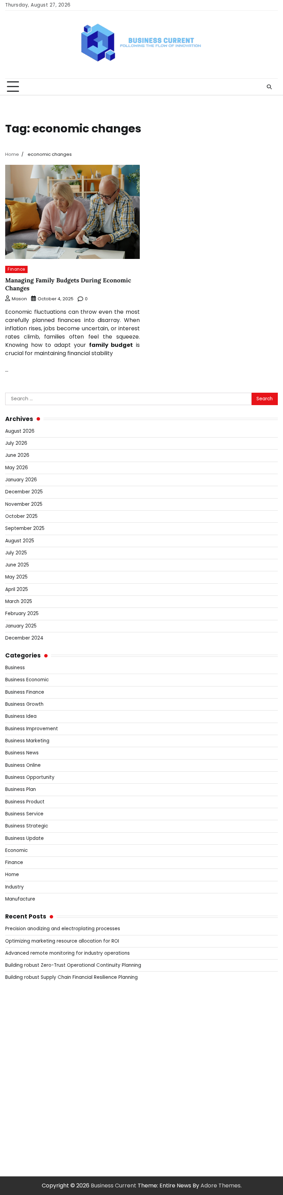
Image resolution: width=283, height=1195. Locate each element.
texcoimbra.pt (24, 1144)
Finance (16, 269)
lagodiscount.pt (26, 1045)
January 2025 (21, 626)
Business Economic (27, 679)
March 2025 (18, 601)
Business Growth (24, 704)
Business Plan (20, 789)
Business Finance (24, 692)
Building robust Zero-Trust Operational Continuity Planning (73, 965)
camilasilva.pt (23, 1012)
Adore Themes (221, 1185)
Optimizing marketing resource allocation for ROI (62, 941)
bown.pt (16, 1070)
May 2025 (16, 577)
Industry (14, 887)
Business (15, 667)
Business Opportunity (30, 777)
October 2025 (21, 516)
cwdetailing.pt (24, 1120)
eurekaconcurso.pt (31, 1062)
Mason (19, 299)
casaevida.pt (22, 1111)
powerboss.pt (24, 996)
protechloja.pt (24, 1029)
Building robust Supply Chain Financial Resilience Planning (71, 977)
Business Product (25, 802)
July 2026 (16, 443)
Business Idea (21, 716)
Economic (16, 850)
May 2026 (16, 467)
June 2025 (17, 565)
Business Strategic (26, 826)
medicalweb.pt (25, 1037)
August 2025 (19, 541)
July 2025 (16, 553)
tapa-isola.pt (23, 1095)
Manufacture (20, 899)
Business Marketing (27, 740)
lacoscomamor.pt (29, 1053)
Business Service (24, 814)
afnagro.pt (19, 1004)
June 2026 (17, 455)
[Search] (269, 87)
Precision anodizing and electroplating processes (62, 928)
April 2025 (16, 589)
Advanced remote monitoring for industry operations (67, 953)
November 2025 (23, 504)
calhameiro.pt (24, 1103)
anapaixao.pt (23, 1020)
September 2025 (25, 528)
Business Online (23, 765)
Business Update (24, 838)
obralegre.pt (22, 1128)
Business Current (113, 1185)
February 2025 (22, 613)
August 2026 (20, 431)
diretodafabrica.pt (30, 1078)
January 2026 (21, 479)
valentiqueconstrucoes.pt (40, 1136)
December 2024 (24, 638)
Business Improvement (31, 728)
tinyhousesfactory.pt (33, 1087)
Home (12, 874)
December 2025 (24, 492)
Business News (22, 753)
